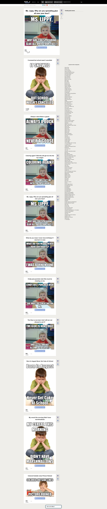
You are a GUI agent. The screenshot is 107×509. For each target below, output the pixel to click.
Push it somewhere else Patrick (70, 171)
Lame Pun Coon (67, 148)
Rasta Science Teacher (69, 172)
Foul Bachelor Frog (68, 111)
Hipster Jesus (67, 131)
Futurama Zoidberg (68, 115)
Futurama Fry (67, 114)
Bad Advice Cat (67, 78)
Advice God (67, 68)
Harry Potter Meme (68, 133)
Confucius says (67, 91)
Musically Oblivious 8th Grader (70, 155)
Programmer (67, 170)
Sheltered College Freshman (70, 194)
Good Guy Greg (67, 119)
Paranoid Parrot (67, 164)
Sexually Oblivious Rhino (69, 193)
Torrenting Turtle (67, 212)
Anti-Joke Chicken (68, 74)
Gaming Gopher (67, 117)
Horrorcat (66, 135)
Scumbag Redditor (68, 190)
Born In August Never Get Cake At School (40, 361)
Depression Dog (67, 98)
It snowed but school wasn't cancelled (40, 60)
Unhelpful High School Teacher (70, 214)
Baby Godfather (67, 76)
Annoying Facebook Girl (69, 73)
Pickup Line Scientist (68, 167)
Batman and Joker (68, 79)
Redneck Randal (68, 175)
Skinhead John (67, 199)
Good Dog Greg (67, 118)
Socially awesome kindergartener (70, 201)
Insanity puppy (67, 140)
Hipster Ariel (67, 126)
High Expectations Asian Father (70, 125)
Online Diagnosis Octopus (69, 159)
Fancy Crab (67, 107)
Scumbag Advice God (69, 185)
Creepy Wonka (67, 95)
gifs (59, 5)
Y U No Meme (67, 219)
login (81, 2)
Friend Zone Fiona (68, 113)
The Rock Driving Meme (69, 211)
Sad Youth (66, 180)
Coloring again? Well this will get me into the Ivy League (40, 157)
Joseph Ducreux (67, 145)
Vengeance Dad (67, 215)
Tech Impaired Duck (68, 208)
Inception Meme (67, 139)
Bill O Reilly (67, 81)
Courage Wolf (67, 92)
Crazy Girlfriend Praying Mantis (70, 93)
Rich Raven (67, 178)
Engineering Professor (69, 101)
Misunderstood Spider (68, 154)
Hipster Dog (67, 128)
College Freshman (68, 88)
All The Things (67, 69)
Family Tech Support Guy (69, 106)
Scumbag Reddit (68, 188)
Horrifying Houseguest (69, 134)
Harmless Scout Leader (69, 121)
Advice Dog (67, 67)
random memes (42, 2)
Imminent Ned (67, 138)
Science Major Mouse (68, 184)
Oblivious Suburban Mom (69, 157)
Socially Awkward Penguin (69, 203)
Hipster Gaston (67, 129)
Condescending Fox (68, 89)
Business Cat (67, 82)
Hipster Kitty (67, 132)
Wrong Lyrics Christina (69, 217)
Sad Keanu (67, 179)
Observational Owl (68, 158)
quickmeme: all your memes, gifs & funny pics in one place (27, 2)
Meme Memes (67, 153)
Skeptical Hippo (67, 198)
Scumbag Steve (67, 191)
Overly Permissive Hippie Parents (71, 162)
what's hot (34, 2)
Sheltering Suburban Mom (69, 197)
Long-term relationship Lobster (70, 151)
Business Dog (67, 84)
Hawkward (66, 122)
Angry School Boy (68, 71)
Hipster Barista (67, 127)
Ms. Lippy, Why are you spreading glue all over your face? (40, 198)
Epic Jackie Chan (68, 102)
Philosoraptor (67, 166)
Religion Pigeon (67, 177)
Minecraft (66, 152)
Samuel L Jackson (68, 181)
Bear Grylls (67, 80)
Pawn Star (66, 165)
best (38, 2)
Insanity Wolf (67, 141)
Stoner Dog (67, 205)
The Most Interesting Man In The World (72, 210)
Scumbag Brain (67, 186)
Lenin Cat (66, 150)
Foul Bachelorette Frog (69, 112)
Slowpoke (66, 200)
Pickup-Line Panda (68, 168)
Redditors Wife (67, 174)
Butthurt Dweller (67, 85)
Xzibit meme (67, 218)
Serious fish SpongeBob (69, 192)
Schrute (66, 182)
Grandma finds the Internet (69, 120)
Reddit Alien (67, 173)
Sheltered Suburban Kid (69, 195)
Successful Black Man (69, 207)
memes (56, 5)
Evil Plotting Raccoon (68, 104)
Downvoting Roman (68, 99)
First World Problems (68, 108)
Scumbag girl (67, 187)
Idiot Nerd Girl (67, 137)
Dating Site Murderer (68, 96)
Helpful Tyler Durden (68, 124)
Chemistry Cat (67, 87)
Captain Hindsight (68, 86)
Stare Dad (66, 204)
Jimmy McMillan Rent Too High (70, 142)
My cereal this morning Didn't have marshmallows (40, 418)
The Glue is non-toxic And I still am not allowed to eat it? (40, 321)
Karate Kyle (67, 147)
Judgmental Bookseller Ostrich (70, 146)
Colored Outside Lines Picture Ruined (40, 476)
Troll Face (66, 213)
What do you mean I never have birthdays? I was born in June (40, 239)
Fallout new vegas (68, 105)
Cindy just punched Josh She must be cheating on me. (40, 280)
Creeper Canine (67, 94)
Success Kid (67, 206)
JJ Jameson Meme (68, 144)
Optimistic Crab (67, 160)
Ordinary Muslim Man (68, 161)
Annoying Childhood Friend (69, 72)
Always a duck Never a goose (40, 117)
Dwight (66, 100)
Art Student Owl (67, 75)
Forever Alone (67, 109)
